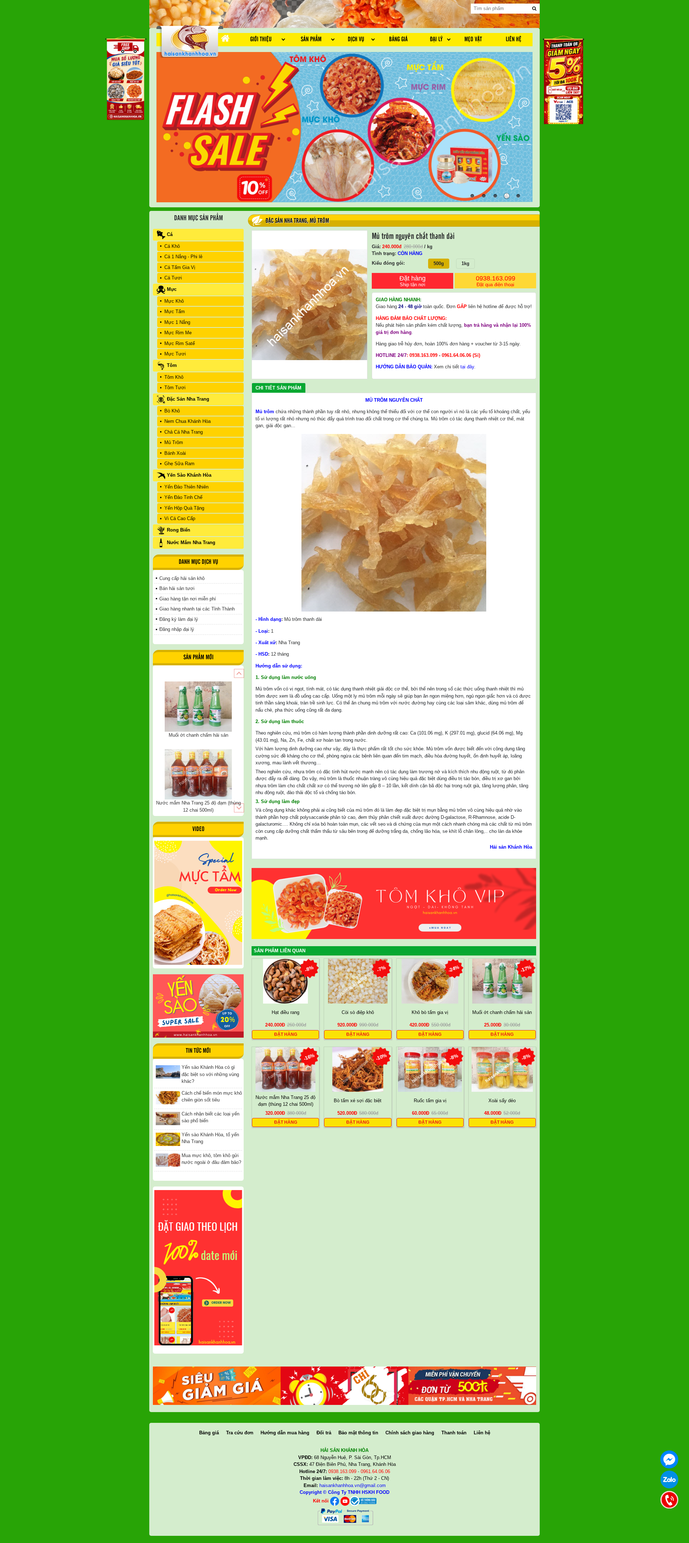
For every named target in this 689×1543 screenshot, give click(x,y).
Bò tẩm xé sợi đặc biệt (357, 1100)
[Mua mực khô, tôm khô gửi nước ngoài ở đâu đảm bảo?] (168, 1159)
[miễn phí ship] (472, 1385)
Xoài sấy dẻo (502, 1100)
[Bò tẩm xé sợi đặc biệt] (358, 1069)
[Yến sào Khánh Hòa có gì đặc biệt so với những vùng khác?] (168, 1071)
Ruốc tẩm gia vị (430, 1100)
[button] (238, 673)
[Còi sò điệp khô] (358, 980)
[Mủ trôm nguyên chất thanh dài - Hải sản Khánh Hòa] (189, 41)
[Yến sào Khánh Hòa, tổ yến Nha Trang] (168, 1139)
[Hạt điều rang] (285, 980)
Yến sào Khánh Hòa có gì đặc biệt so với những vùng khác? (210, 1074)
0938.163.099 (495, 281)
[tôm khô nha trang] (394, 903)
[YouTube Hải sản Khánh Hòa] (345, 1501)
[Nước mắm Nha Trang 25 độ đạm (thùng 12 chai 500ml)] (285, 1069)
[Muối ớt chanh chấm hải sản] (502, 980)
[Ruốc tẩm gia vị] (430, 1069)
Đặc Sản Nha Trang (286, 221)
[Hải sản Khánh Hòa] (363, 1501)
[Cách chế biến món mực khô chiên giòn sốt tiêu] (168, 1097)
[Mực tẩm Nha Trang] (198, 903)
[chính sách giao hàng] (198, 1267)
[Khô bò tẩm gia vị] (430, 980)
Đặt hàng (412, 281)
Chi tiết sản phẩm (278, 388)
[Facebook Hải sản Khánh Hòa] (334, 1501)
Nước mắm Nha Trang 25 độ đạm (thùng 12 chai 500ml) (285, 1100)
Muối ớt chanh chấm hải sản (502, 1012)
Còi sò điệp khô (358, 1012)
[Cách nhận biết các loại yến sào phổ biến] (168, 1118)
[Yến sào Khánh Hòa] (198, 1005)
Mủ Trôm (319, 221)
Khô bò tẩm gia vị (430, 1012)
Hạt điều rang (285, 1012)
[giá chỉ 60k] (344, 1385)
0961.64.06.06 (456, 355)
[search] (534, 9)
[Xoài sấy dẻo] (502, 1069)
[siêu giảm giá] (217, 1385)
